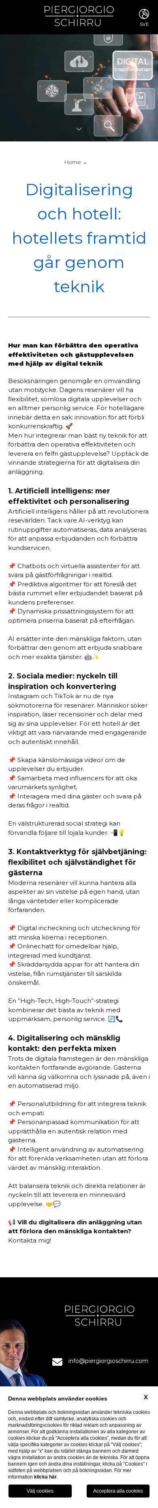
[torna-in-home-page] (79, 17)
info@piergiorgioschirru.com (108, 1361)
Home (72, 162)
